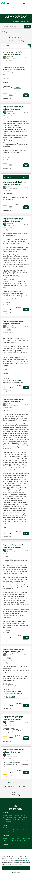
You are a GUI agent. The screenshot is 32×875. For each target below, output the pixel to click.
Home (2, 8)
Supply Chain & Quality (16, 840)
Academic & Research (8, 815)
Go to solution (14, 46)
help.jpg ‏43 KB (10, 697)
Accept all (16, 868)
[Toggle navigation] (8, 3)
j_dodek (26, 177)
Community (9, 8)
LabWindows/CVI (25, 10)
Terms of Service (17, 830)
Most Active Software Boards (10, 10)
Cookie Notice (25, 860)
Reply (26, 95)
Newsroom (6, 840)
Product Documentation (15, 847)
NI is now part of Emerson (9, 838)
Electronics (13, 817)
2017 (16, 88)
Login (23, 21)
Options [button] (26, 57)
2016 (19, 88)
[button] (5, 95)
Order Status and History (21, 828)
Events (24, 840)
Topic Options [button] (6, 32)
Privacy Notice (15, 860)
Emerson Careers (25, 838)
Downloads (5, 847)
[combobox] (12, 26)
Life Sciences (12, 819)
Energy (19, 817)
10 (8, 776)
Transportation (7, 821)
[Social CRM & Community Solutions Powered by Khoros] (16, 793)
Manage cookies (16, 872)
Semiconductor (21, 819)
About (18, 838)
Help (28, 21)
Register (16, 21)
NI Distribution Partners (8, 828)
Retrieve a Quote (8, 830)
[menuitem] (24, 3)
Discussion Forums (20, 8)
